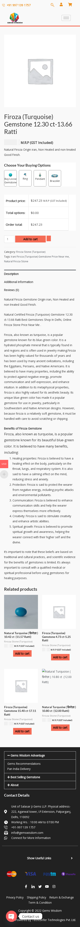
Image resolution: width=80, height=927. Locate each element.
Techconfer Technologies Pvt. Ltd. (54, 920)
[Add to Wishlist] (49, 238)
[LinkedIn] (33, 886)
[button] (40, 755)
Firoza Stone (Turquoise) (30, 252)
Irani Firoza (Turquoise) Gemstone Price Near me (40, 256)
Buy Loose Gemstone (11, 180)
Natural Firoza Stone (16, 261)
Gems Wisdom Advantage (28, 755)
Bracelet (55, 181)
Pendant (40, 179)
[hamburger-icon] (66, 18)
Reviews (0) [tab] (11, 290)
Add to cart (30, 239)
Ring (25, 178)
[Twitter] (40, 886)
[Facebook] (26, 886)
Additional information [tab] (18, 282)
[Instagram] (54, 886)
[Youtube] (47, 886)
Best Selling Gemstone (25, 777)
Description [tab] (11, 274)
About (14, 785)
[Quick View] (11, 653)
